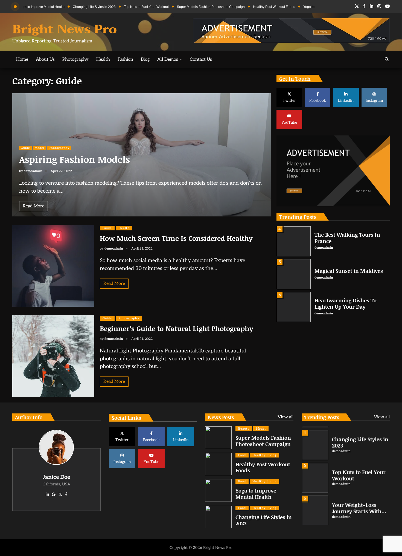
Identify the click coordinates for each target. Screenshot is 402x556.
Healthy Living (264, 455)
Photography (75, 59)
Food (242, 455)
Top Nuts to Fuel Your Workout (127, 7)
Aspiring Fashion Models (74, 159)
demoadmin (33, 171)
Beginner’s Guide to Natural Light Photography (176, 328)
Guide (25, 148)
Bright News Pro (64, 29)
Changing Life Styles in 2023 (75, 7)
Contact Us (201, 59)
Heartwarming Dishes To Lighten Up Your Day (345, 303)
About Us (45, 59)
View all (285, 417)
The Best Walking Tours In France (347, 238)
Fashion (125, 59)
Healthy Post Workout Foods (255, 7)
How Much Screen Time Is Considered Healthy (176, 238)
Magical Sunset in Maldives (348, 270)
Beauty (243, 428)
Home (22, 59)
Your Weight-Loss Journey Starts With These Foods (356, 508)
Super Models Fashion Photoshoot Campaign (192, 7)
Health (103, 59)
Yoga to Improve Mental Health (307, 7)
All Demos (167, 59)
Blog (145, 59)
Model (39, 148)
